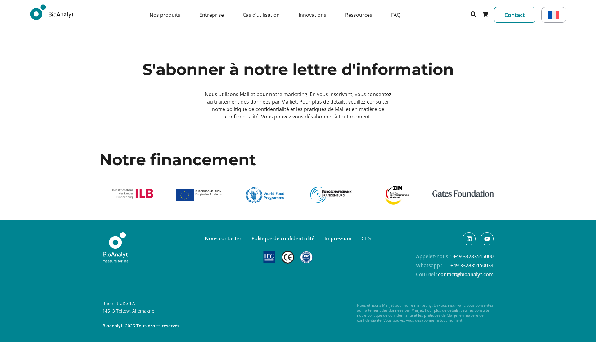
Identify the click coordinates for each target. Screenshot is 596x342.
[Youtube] (487, 238)
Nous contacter (223, 238)
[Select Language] (553, 15)
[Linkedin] (469, 238)
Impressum (337, 238)
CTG (366, 238)
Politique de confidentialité (282, 238)
